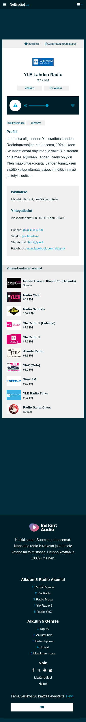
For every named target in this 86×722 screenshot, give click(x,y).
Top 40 (44, 629)
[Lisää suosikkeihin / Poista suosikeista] (73, 106)
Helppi (43, 683)
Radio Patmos (44, 587)
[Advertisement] (43, 24)
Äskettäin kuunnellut (62, 44)
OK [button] (42, 707)
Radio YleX (44, 611)
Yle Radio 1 (44, 605)
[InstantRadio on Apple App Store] (50, 671)
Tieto (69, 696)
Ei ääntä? (56, 88)
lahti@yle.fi (35, 242)
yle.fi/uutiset (30, 236)
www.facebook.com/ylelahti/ (46, 248)
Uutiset (36, 123)
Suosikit (33, 44)
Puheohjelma (15, 123)
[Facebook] (33, 671)
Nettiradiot (19, 4)
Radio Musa (44, 599)
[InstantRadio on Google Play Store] (45, 671)
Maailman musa (44, 653)
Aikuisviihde (44, 635)
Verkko (29, 88)
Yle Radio (44, 593)
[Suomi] (80, 4)
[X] (39, 671)
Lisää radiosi (43, 677)
